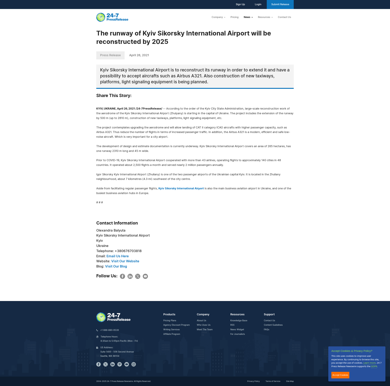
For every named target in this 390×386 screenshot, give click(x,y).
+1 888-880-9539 (109, 330)
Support (269, 314)
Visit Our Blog (116, 266)
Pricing (234, 17)
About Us (201, 321)
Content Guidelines (273, 325)
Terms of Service (273, 381)
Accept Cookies (340, 375)
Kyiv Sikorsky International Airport (181, 188)
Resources (237, 314)
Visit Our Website (125, 261)
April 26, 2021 (139, 55)
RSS (232, 325)
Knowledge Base (238, 321)
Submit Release (280, 4)
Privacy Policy (253, 381)
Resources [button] (264, 17)
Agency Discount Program (176, 325)
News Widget (237, 330)
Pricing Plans (169, 321)
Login (258, 4)
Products (169, 314)
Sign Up (240, 4)
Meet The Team (205, 330)
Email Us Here (117, 256)
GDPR (374, 366)
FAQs (266, 330)
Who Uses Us (204, 325)
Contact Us (284, 17)
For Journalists (237, 334)
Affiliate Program (171, 334)
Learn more (369, 362)
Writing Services (171, 330)
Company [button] (217, 17)
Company (203, 314)
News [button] (247, 17)
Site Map (290, 381)
